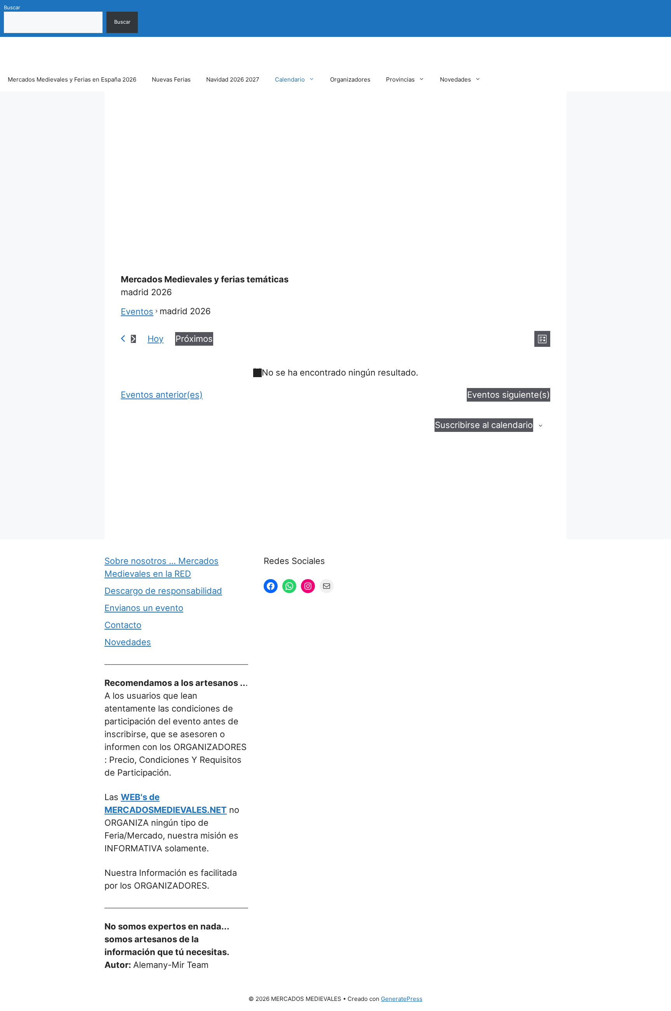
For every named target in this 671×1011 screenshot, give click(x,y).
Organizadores (350, 79)
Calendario (290, 79)
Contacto (122, 625)
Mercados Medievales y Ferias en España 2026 (72, 79)
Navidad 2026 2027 (232, 79)
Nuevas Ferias (171, 79)
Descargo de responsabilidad (163, 591)
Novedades (455, 79)
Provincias (400, 79)
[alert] (335, 372)
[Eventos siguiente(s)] (133, 339)
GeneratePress (401, 998)
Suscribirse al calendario (484, 425)
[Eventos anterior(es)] (123, 338)
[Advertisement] (335, 164)
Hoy (155, 339)
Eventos (137, 311)
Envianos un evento (143, 608)
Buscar (12, 7)
